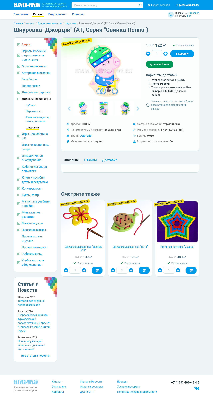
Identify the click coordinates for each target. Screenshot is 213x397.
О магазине (21, 14)
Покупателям (56, 14)
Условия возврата (128, 386)
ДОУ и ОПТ (87, 391)
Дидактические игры (50, 23)
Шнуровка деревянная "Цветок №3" (83, 248)
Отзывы (90, 160)
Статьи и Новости (91, 381)
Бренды (122, 381)
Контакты (78, 14)
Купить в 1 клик (160, 64)
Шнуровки (70, 23)
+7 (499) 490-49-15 (187, 5)
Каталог (38, 14)
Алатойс (85, 135)
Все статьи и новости (35, 355)
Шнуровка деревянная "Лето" (130, 246)
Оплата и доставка (91, 386)
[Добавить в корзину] (97, 270)
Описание (71, 160)
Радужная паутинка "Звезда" (177, 246)
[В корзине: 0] (182, 53)
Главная (18, 23)
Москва (165, 5)
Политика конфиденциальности (137, 391)
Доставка (109, 160)
